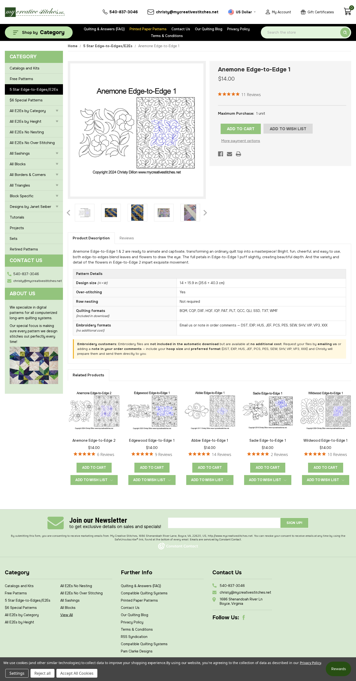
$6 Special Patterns (26, 100)
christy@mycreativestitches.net (37, 281)
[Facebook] (220, 154)
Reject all (42, 673)
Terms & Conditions (167, 36)
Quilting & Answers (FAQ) (104, 29)
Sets (13, 238)
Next (205, 213)
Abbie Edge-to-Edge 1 (209, 440)
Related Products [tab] (88, 375)
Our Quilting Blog (208, 29)
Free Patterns (21, 78)
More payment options (240, 140)
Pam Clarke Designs (137, 651)
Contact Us (180, 29)
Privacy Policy (238, 29)
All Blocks (18, 164)
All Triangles (20, 185)
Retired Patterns (24, 249)
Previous (68, 213)
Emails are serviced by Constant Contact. (216, 539)
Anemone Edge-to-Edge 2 (94, 440)
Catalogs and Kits (24, 68)
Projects (17, 228)
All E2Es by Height (25, 121)
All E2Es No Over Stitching (32, 142)
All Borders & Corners (28, 174)
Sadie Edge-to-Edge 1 (267, 440)
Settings (16, 673)
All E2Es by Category (28, 110)
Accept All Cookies (76, 673)
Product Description (91, 238)
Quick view (94, 410)
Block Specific (21, 196)
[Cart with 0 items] (347, 14)
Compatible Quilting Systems (144, 593)
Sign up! (294, 523)
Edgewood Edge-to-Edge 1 (152, 440)
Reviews (126, 238)
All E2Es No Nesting (27, 132)
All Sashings (20, 153)
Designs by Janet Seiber (30, 206)
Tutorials (17, 217)
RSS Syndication (134, 637)
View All (66, 615)
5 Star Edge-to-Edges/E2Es (34, 89)
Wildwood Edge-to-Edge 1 (325, 440)
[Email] (229, 154)
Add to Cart (94, 467)
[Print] (238, 154)
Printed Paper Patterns (148, 29)
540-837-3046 (26, 274)
